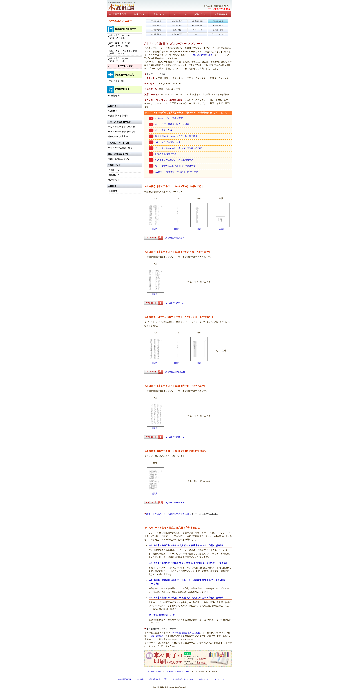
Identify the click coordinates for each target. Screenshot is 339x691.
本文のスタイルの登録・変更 (169, 118)
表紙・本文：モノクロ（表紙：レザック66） (119, 44)
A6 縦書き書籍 (156, 21)
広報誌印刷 (114, 95)
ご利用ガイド (138, 14)
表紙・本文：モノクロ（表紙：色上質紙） (119, 36)
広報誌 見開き (156, 34)
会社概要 (113, 191)
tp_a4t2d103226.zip (173, 502)
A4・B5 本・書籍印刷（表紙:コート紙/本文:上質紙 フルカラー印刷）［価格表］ (187, 597)
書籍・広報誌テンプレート (121, 159)
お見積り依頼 (221, 14)
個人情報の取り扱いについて (183, 679)
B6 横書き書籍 (156, 30)
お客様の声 (114, 175)
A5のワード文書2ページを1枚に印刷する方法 (176, 172)
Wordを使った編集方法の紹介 (186, 633)
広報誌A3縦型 (177, 34)
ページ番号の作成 (163, 130)
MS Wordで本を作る (202, 55)
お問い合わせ (200, 14)
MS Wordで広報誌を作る (120, 148)
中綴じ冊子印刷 (116, 81)
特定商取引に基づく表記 (158, 679)
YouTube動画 (157, 636)
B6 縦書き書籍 (218, 25)
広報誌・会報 (218, 30)
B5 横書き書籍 (197, 25)
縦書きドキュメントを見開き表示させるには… (168, 514)
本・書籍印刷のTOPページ (162, 615)
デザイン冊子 (197, 30)
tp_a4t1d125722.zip (173, 437)
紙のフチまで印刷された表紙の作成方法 (174, 160)
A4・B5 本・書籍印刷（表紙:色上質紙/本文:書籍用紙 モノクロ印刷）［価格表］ (187, 545)
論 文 (197, 34)
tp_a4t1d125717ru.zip (174, 372)
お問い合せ (114, 180)
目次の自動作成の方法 (165, 154)
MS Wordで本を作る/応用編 (122, 131)
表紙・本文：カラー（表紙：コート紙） (118, 59)
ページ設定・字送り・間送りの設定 (172, 124)
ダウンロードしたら (218, 34)
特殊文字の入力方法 (118, 136)
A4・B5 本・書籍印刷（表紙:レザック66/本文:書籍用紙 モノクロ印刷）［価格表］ (188, 563)
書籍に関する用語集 (118, 115)
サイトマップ (219, 679)
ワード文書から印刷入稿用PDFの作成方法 (175, 166)
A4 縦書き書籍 (218, 21)
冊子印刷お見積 (125, 66)
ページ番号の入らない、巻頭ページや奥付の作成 (178, 148)
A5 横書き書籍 (197, 21)
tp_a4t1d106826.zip (173, 238)
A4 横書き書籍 (156, 25)
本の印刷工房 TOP (117, 14)
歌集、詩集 (177, 30)
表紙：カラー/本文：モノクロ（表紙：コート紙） (122, 52)
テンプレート (179, 14)
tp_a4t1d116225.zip (173, 303)
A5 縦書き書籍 (177, 21)
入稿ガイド (159, 14)
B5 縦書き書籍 (177, 25)
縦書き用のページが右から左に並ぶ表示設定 (176, 136)
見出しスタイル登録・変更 (168, 142)
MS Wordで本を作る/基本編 (122, 127)
